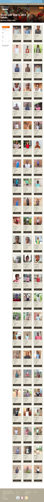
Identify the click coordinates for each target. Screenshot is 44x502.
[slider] (2, 41)
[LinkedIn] (28, 4)
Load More (27, 484)
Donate (42, 7)
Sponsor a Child (27, 494)
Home (17, 7)
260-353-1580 (4, 495)
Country (3, 36)
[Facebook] (27, 4)
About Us (36, 7)
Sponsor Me (17, 60)
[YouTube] (31, 4)
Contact (17, 494)
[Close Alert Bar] (43, 1)
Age (2, 40)
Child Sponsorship (31, 7)
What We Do (21, 7)
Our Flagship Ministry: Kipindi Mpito (28, 492)
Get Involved (26, 7)
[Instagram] (30, 4)
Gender (3, 32)
